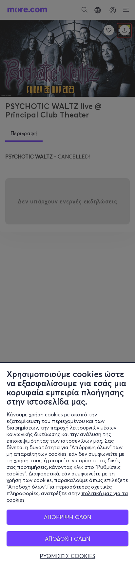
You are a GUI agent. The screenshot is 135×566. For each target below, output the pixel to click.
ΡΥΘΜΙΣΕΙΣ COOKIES (67, 556)
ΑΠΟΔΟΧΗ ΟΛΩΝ (67, 538)
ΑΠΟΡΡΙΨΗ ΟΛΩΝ (67, 517)
